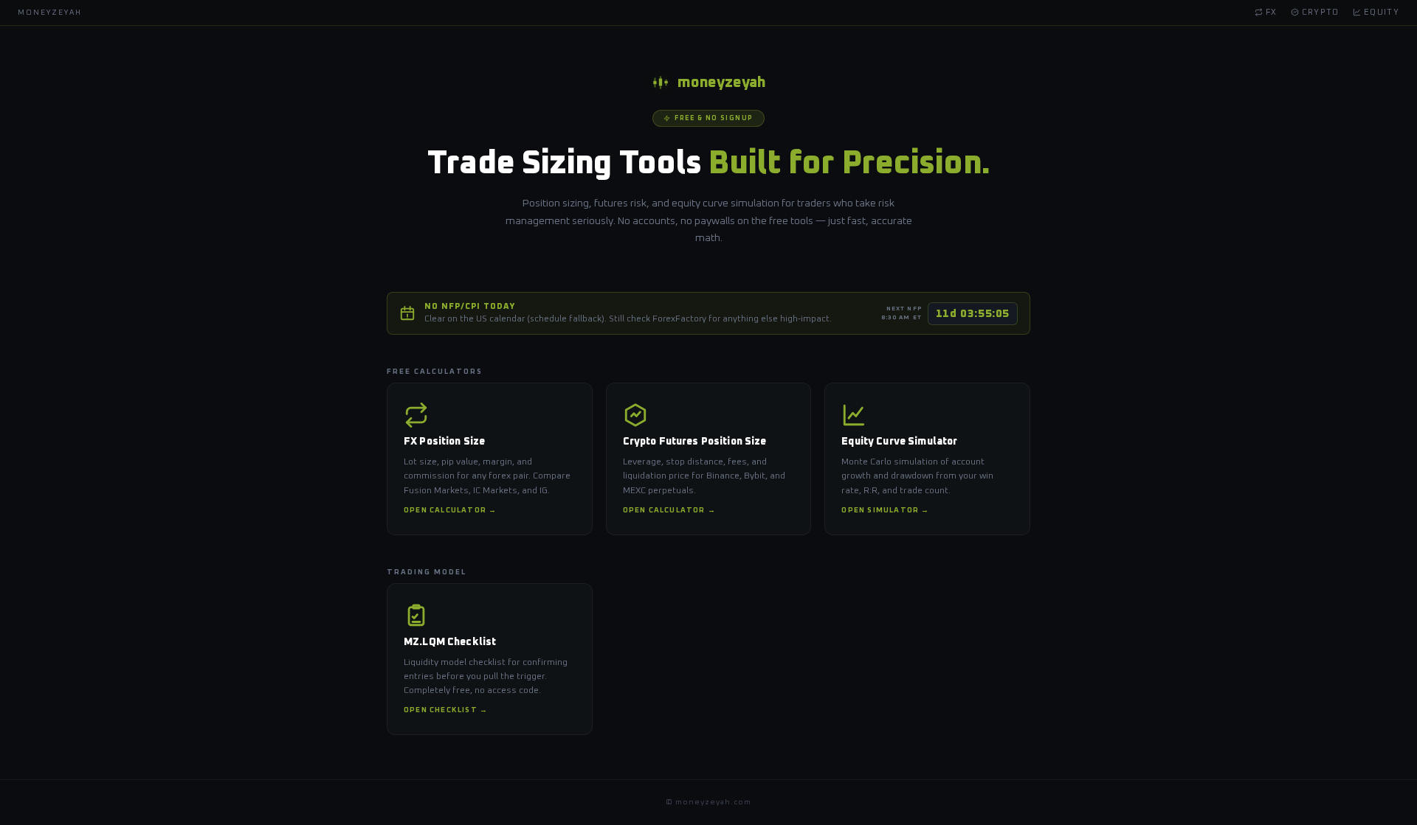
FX (1270, 12)
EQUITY (1380, 12)
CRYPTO (1319, 12)
